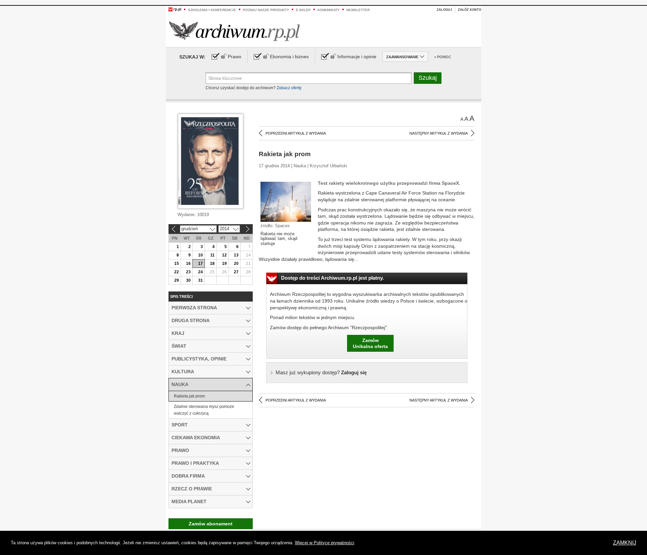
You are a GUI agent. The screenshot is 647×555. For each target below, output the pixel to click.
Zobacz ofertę (289, 87)
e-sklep (303, 10)
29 (176, 280)
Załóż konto (469, 9)
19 (224, 263)
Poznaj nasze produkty (266, 10)
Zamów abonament (211, 523)
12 (224, 255)
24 (200, 272)
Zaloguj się (321, 372)
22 (176, 272)
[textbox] (308, 78)
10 (200, 255)
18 (212, 263)
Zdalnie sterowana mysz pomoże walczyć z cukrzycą (204, 410)
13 (236, 255)
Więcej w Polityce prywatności (324, 542)
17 (200, 263)
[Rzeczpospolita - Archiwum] (234, 31)
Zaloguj (444, 9)
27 (236, 272)
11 (212, 255)
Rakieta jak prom (189, 396)
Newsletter (358, 10)
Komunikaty (328, 10)
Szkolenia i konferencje (212, 10)
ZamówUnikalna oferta (370, 343)
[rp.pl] (174, 9)
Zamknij (624, 543)
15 (176, 263)
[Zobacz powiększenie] (285, 201)
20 (236, 263)
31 (200, 280)
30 (188, 280)
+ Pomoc (442, 57)
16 (188, 263)
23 (188, 272)
